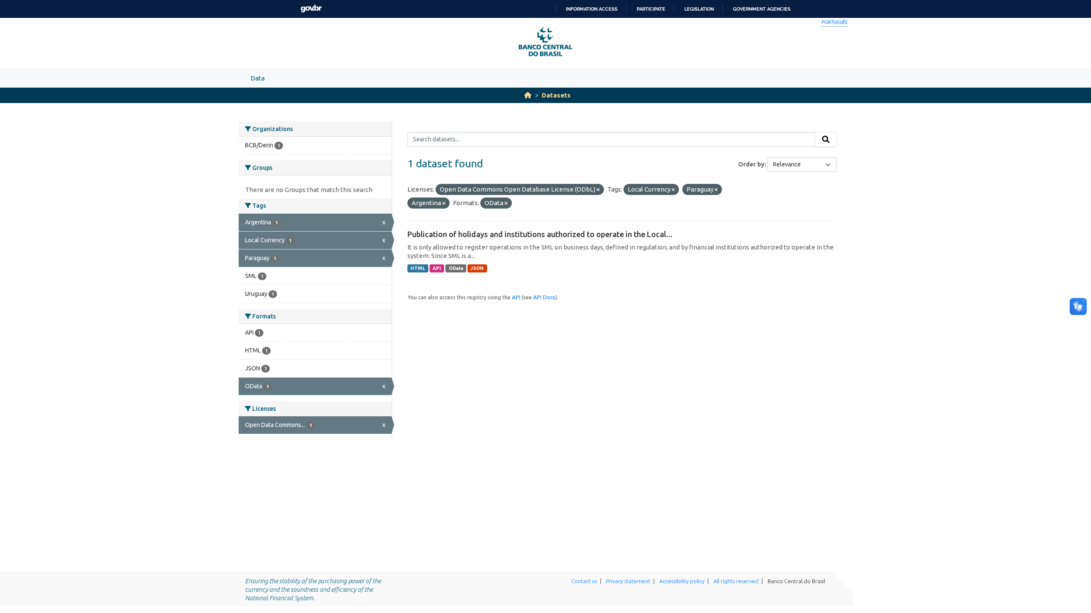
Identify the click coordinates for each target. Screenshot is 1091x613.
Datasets (556, 95)
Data (258, 78)
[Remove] (598, 189)
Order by (751, 164)
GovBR (311, 9)
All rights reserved (736, 581)
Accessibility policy (681, 581)
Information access (592, 9)
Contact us (584, 581)
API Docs (544, 297)
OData (456, 268)
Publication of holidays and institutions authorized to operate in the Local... (539, 234)
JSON (477, 268)
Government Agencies (762, 9)
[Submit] (826, 139)
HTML (417, 268)
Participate (651, 9)
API (437, 268)
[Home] (527, 95)
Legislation (699, 9)
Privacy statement (628, 581)
